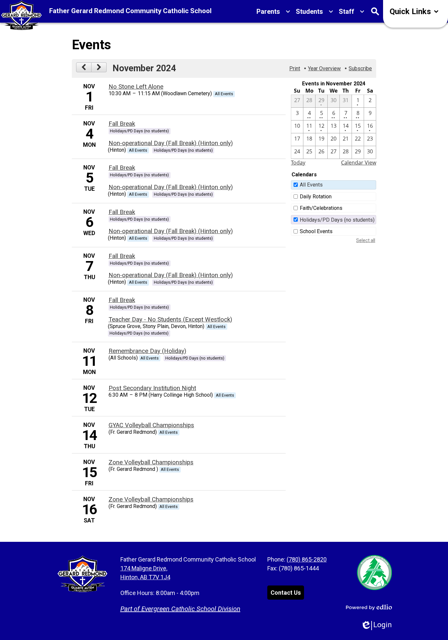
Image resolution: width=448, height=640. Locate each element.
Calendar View (358, 162)
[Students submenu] (314, 11)
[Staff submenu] (351, 11)
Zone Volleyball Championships (151, 462)
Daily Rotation (316, 196)
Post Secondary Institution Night (152, 388)
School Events (316, 231)
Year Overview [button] (324, 68)
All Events (311, 185)
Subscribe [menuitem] (360, 68)
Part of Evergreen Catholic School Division (180, 609)
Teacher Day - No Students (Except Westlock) (170, 319)
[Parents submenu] (273, 11)
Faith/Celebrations (321, 208)
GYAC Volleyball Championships (151, 425)
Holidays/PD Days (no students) (337, 220)
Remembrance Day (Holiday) (147, 351)
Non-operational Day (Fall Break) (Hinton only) (171, 143)
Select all (365, 240)
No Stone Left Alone (136, 86)
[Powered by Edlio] (369, 607)
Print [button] (294, 68)
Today (298, 162)
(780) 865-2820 (307, 559)
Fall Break (122, 123)
